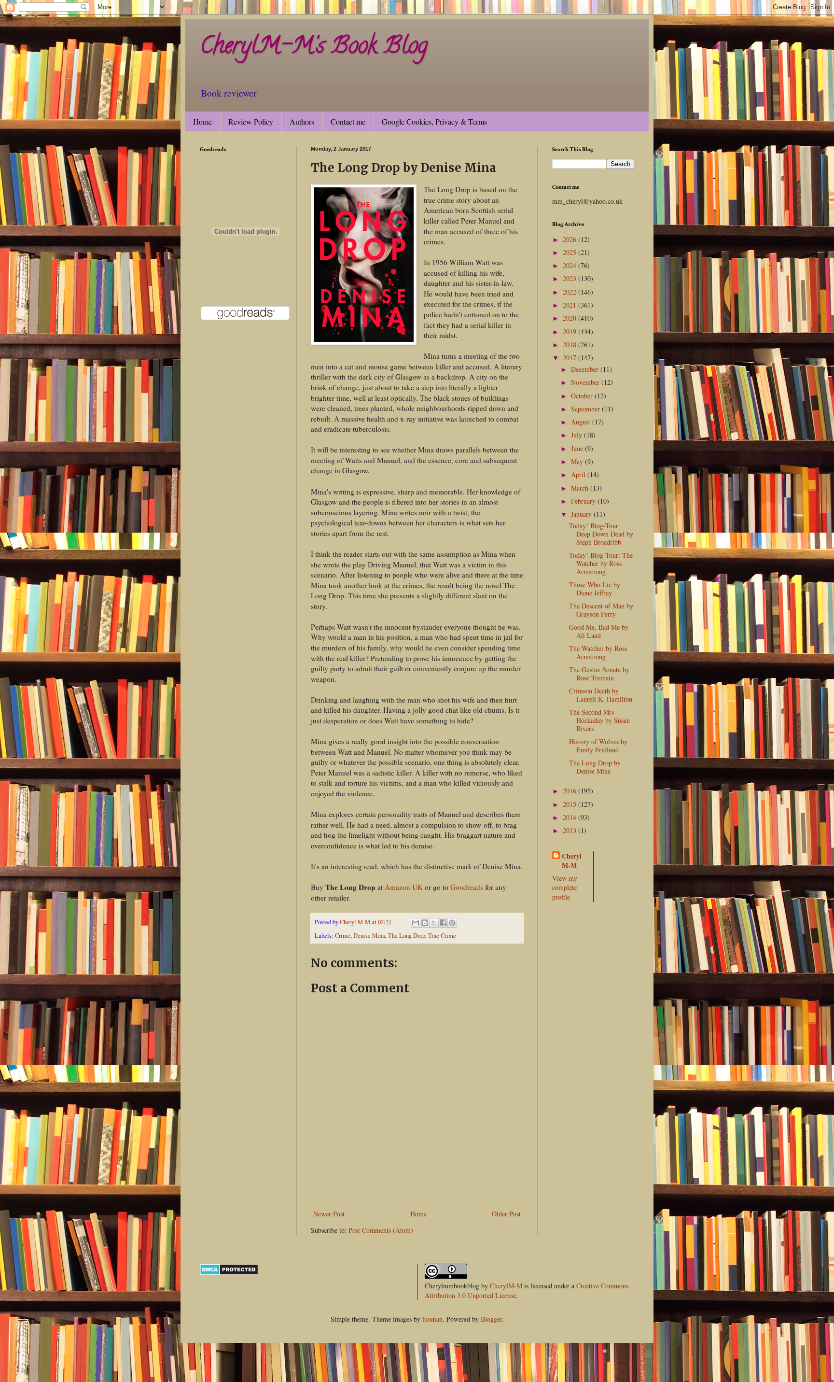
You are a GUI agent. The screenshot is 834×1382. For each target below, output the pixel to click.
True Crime (442, 935)
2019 (570, 331)
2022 (570, 291)
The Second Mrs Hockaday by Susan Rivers (599, 720)
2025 (570, 252)
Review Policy (250, 121)
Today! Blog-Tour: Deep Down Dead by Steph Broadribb (601, 534)
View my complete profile (564, 888)
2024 (570, 265)
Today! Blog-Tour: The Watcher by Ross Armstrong (601, 563)
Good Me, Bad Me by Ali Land (598, 631)
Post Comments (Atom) (380, 1230)
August (581, 421)
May (578, 461)
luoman (432, 1319)
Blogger (491, 1319)
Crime (342, 935)
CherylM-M (506, 1285)
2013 (570, 830)
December (585, 369)
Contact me (348, 121)
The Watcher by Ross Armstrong (598, 652)
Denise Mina (369, 935)
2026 (570, 239)
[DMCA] (229, 1272)
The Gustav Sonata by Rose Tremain (599, 673)
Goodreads (466, 887)
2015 (570, 804)
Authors (302, 121)
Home (202, 121)
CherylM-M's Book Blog (314, 48)
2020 (570, 318)
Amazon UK (404, 887)
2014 (570, 817)
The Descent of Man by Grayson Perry (601, 610)
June (578, 448)
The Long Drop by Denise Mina (595, 767)
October (583, 395)
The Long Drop (406, 935)
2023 (570, 278)
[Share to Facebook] (443, 923)
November (586, 382)
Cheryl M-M (572, 860)
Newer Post (329, 1213)
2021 (570, 305)
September (586, 408)
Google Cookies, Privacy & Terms (434, 121)
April (579, 474)
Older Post (506, 1213)
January (582, 514)
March (580, 488)
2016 (570, 790)
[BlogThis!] (425, 923)
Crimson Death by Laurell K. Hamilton (600, 695)
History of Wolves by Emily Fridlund (598, 745)
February (584, 501)
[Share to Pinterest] (452, 923)
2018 (570, 344)
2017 (570, 357)
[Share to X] (434, 923)
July (577, 434)
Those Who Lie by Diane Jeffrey (594, 588)
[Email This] (415, 923)
